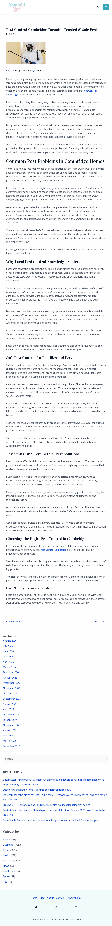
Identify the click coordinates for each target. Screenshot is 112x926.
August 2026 (10, 640)
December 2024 (11, 714)
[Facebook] (66, 907)
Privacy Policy (74, 897)
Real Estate (9, 871)
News (6, 865)
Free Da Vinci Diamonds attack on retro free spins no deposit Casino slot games (46, 804)
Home (34, 897)
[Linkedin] (46, 907)
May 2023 (8, 735)
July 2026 (8, 646)
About (50, 897)
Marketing (8, 860)
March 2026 (9, 667)
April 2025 (8, 709)
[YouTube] (76, 907)
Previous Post (12, 621)
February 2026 (11, 672)
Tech (5, 881)
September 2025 (12, 698)
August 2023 (10, 730)
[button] (98, 7)
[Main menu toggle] (106, 7)
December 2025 (11, 683)
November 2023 (11, 725)
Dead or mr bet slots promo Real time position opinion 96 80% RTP (39, 789)
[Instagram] (56, 907)
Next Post (102, 621)
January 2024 (10, 719)
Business (28, 70)
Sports (6, 876)
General (38, 70)
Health (6, 855)
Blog (5, 839)
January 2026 (10, 677)
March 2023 (9, 740)
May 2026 (8, 656)
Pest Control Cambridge (53, 549)
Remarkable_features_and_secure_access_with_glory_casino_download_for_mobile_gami (51, 820)
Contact (60, 897)
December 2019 (11, 746)
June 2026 (8, 651)
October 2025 (10, 693)
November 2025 (11, 688)
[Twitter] (36, 907)
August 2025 (10, 704)
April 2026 (8, 661)
